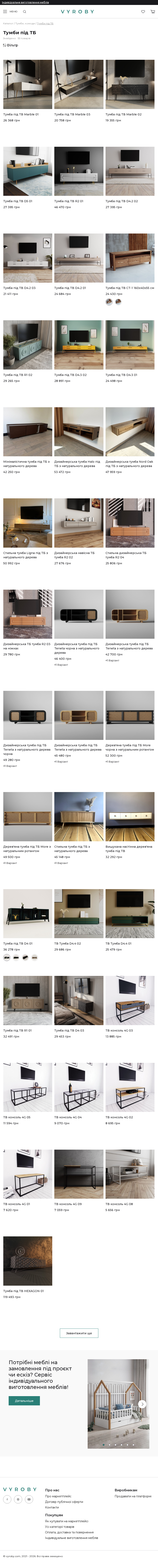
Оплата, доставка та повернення (69, 1532)
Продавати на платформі (133, 1496)
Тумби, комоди (25, 23)
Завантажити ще (79, 1333)
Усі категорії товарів (59, 1527)
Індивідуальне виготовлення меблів (25, 2)
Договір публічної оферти (64, 1502)
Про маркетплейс (58, 1496)
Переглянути (13, 136)
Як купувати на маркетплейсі (66, 1521)
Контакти (52, 1507)
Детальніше (24, 1401)
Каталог (8, 23)
